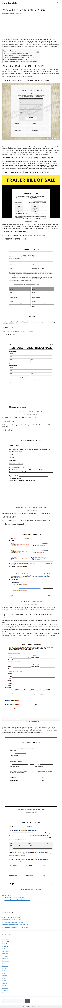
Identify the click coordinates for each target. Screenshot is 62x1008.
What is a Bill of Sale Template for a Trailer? (16, 53)
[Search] (27, 1001)
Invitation (5, 966)
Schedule (5, 988)
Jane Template (9, 3)
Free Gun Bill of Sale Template (11, 917)
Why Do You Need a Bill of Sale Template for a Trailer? (20, 57)
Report (4, 983)
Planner (4, 978)
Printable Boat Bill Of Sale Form (12, 920)
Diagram (5, 958)
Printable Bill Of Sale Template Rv (15, 897)
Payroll (4, 976)
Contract (5, 956)
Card (3, 949)
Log (3, 973)
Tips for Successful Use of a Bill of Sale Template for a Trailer (22, 61)
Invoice (4, 968)
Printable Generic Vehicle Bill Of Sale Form (15, 924)
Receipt (4, 980)
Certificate (5, 951)
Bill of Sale (8, 895)
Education (5, 961)
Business (5, 946)
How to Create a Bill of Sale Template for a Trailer (18, 59)
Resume (4, 985)
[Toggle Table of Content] (37, 51)
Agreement (5, 939)
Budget (4, 944)
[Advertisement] (31, 26)
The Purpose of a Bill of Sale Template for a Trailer (18, 55)
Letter (4, 971)
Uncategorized (6, 993)
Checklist (5, 953)
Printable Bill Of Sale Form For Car (12, 922)
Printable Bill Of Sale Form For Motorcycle (17, 900)
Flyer (3, 963)
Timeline (5, 990)
